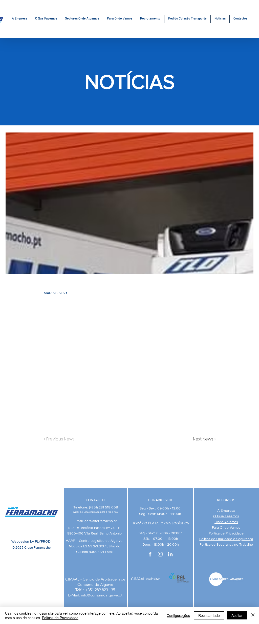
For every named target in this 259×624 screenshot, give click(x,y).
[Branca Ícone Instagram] (160, 554)
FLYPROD (43, 541)
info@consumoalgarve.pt (101, 595)
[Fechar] (253, 615)
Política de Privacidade (60, 617)
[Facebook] (150, 554)
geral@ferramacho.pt (100, 521)
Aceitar (237, 615)
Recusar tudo (209, 615)
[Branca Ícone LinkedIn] (170, 554)
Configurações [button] (178, 615)
